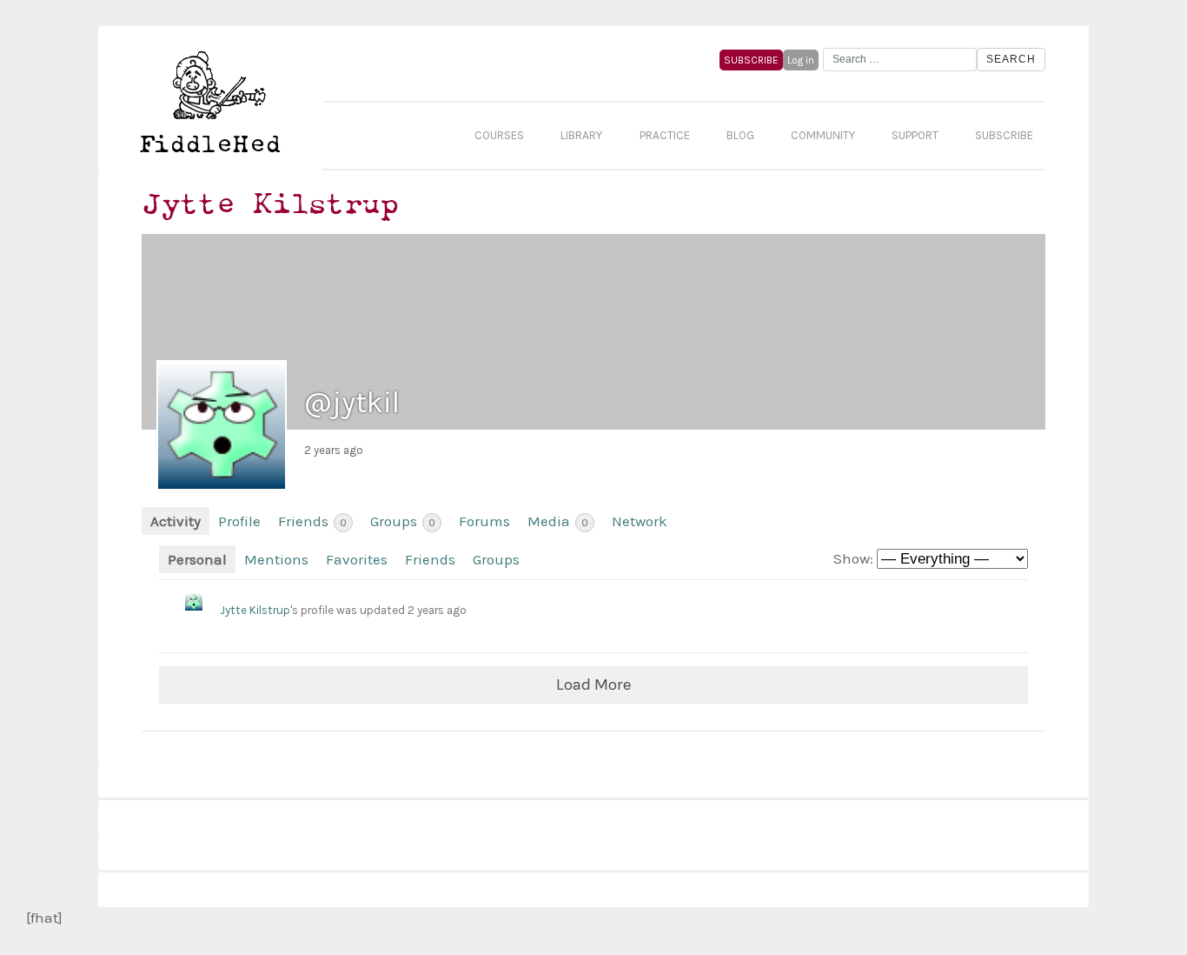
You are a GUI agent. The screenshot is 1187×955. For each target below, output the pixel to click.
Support (915, 135)
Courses (499, 135)
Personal (197, 559)
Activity (175, 521)
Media (557, 521)
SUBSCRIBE (751, 60)
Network (639, 521)
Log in (800, 60)
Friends (312, 521)
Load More (594, 684)
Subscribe (1004, 135)
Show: (853, 558)
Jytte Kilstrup (255, 610)
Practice (665, 135)
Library (581, 135)
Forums (484, 521)
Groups (402, 521)
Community (823, 135)
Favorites (357, 559)
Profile (239, 521)
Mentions (276, 559)
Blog (740, 135)
